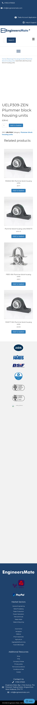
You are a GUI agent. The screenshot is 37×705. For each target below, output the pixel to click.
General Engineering (18, 606)
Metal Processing (19, 609)
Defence (18, 634)
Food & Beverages (18, 644)
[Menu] (33, 39)
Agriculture (18, 639)
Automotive (18, 629)
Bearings (10, 59)
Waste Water (18, 619)
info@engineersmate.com (12, 8)
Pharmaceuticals (18, 636)
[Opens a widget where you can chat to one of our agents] (29, 701)
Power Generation (18, 614)
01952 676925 (9, 3)
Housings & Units (19, 59)
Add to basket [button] (18, 191)
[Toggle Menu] (18, 51)
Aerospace (19, 631)
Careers (18, 672)
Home (4, 59)
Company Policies (18, 661)
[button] (11, 40)
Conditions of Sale (18, 669)
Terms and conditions (18, 666)
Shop (18, 656)
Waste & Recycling (18, 622)
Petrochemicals (18, 616)
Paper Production (18, 611)
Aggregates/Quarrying (18, 642)
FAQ (18, 659)
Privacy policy (18, 664)
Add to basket (16, 125)
